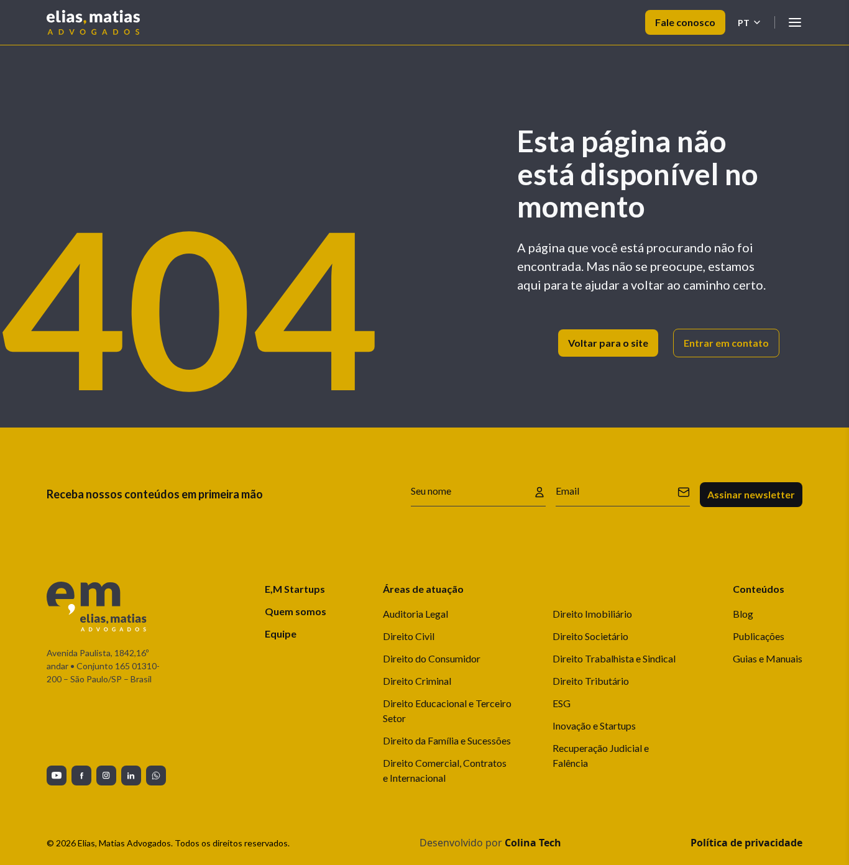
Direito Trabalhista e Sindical (614, 658)
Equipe (280, 633)
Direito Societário (590, 636)
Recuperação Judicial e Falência (601, 755)
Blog (743, 614)
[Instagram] (106, 775)
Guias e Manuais (767, 658)
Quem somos (295, 611)
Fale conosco (685, 22)
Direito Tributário (591, 681)
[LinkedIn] (131, 775)
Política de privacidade (746, 842)
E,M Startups (295, 589)
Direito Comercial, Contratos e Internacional (445, 770)
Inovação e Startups (594, 725)
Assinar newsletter (751, 494)
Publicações (758, 636)
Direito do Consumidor (431, 658)
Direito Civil (408, 636)
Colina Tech (533, 842)
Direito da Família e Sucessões (447, 740)
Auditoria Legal (415, 614)
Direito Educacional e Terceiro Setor (447, 710)
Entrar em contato (726, 343)
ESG (562, 703)
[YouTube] (57, 775)
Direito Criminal (417, 681)
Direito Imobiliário (592, 614)
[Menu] (794, 22)
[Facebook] (81, 775)
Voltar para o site (608, 343)
